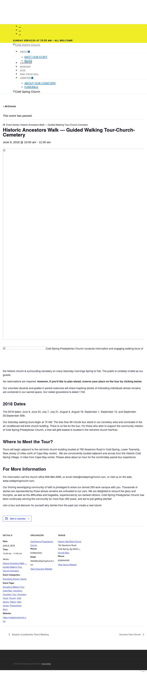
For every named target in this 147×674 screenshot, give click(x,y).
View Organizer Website (41, 568)
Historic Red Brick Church (69, 541)
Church (12, 598)
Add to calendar (18, 518)
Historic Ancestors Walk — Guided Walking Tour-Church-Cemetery (15, 567)
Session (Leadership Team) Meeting (30, 634)
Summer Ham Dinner (130, 634)
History (13, 601)
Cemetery (17, 590)
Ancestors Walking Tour (13, 586)
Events (23, 578)
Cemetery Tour (9, 594)
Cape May (7, 590)
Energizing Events (11, 578)
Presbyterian (15, 605)
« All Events (9, 106)
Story (5, 609)
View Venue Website (67, 564)
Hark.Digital (46, 664)
